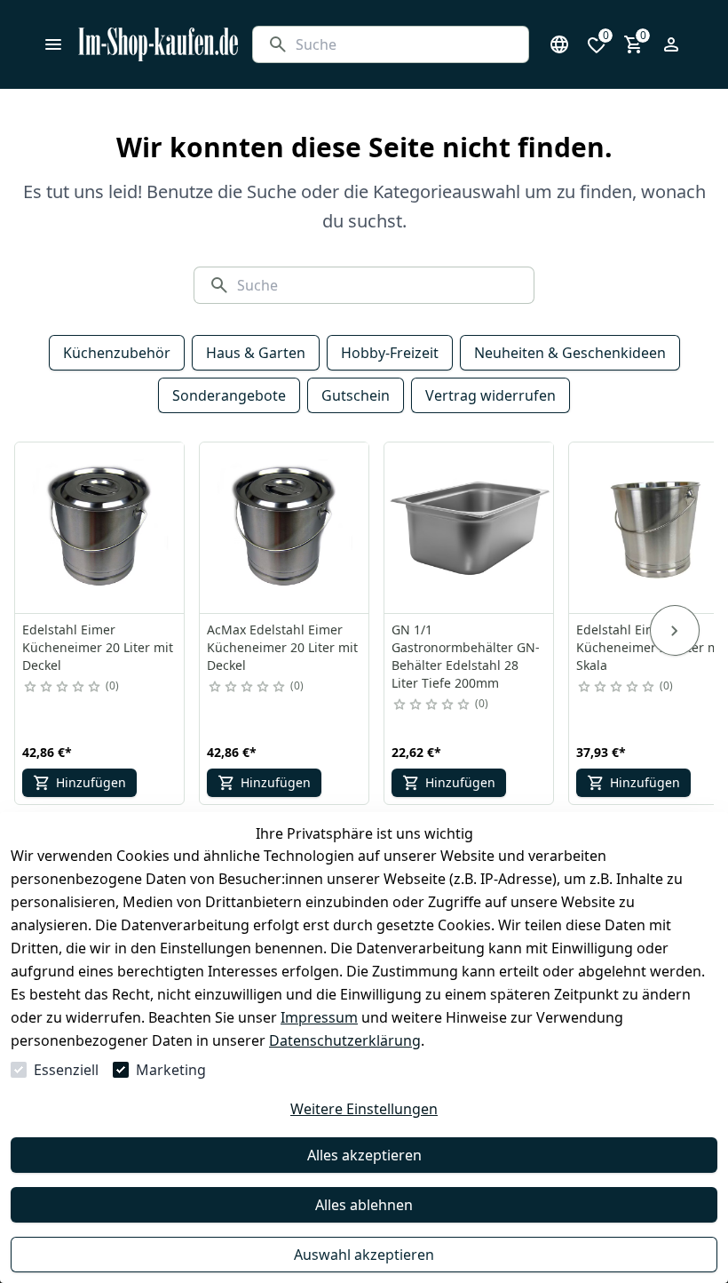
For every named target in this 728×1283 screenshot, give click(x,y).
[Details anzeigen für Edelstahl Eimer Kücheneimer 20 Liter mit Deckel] (100, 527)
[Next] (675, 631)
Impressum (319, 1017)
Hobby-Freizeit (390, 353)
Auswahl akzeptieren (364, 1254)
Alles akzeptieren (364, 1155)
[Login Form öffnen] (671, 44)
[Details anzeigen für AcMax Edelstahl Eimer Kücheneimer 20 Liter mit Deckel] (285, 527)
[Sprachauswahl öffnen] (559, 44)
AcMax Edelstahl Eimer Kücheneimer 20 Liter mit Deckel (282, 647)
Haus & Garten (255, 353)
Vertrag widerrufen (490, 395)
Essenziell (66, 1070)
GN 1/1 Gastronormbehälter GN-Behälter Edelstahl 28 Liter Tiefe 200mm (466, 656)
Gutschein (355, 395)
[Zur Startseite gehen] (158, 44)
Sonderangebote (229, 395)
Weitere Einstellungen (364, 1109)
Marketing (171, 1070)
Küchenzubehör (116, 353)
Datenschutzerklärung (345, 1040)
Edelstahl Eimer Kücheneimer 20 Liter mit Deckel (97, 647)
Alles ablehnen (364, 1205)
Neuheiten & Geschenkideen (570, 353)
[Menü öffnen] (53, 44)
